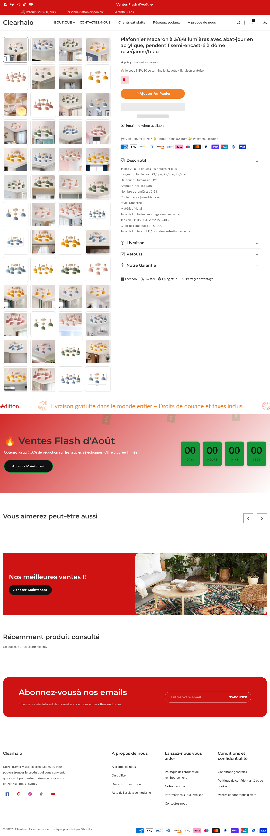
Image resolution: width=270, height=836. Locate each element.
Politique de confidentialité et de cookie (240, 783)
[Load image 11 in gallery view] (70, 104)
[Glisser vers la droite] (109, 396)
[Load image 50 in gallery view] (43, 379)
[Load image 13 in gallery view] (15, 132)
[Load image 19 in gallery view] (70, 159)
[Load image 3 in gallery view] (70, 50)
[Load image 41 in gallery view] (15, 324)
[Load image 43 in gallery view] (70, 324)
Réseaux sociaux (166, 22)
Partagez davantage (199, 279)
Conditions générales (232, 772)
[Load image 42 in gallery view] (43, 324)
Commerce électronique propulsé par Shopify (60, 829)
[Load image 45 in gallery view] (15, 351)
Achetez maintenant (28, 466)
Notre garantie (175, 786)
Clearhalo (21, 829)
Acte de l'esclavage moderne (131, 792)
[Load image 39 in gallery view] (70, 296)
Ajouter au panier (155, 93)
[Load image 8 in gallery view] (98, 77)
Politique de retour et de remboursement (182, 774)
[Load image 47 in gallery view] (70, 351)
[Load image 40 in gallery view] (98, 296)
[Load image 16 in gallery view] (98, 132)
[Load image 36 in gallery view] (98, 269)
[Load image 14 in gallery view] (43, 132)
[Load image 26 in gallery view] (43, 214)
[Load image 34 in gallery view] (43, 269)
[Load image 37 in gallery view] (15, 296)
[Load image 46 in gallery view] (43, 351)
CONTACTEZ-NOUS (95, 22)
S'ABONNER (238, 697)
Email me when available (145, 125)
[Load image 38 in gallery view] (43, 296)
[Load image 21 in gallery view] (15, 187)
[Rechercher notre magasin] (241, 23)
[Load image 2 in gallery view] (43, 50)
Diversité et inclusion (126, 784)
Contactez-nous (176, 803)
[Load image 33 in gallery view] (15, 269)
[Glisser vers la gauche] (4, 41)
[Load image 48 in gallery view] (98, 351)
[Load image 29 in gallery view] (15, 242)
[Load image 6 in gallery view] (43, 77)
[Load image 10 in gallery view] (43, 104)
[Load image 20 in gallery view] (98, 159)
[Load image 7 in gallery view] (70, 77)
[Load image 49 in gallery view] (15, 379)
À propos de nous (202, 22)
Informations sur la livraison (184, 794)
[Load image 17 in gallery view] (15, 159)
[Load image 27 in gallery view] (70, 214)
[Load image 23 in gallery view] (70, 187)
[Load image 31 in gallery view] (70, 242)
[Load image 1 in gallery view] (15, 50)
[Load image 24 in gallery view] (98, 187)
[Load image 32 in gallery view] (98, 242)
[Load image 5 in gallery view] (15, 77)
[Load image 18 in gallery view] (43, 159)
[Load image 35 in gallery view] (70, 269)
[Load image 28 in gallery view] (98, 214)
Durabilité (119, 775)
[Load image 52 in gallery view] (98, 379)
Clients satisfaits (131, 22)
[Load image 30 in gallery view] (43, 242)
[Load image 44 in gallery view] (98, 324)
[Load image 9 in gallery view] (15, 104)
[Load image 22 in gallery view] (43, 187)
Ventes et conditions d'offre (237, 794)
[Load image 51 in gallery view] (70, 379)
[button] (153, 107)
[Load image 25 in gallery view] (15, 214)
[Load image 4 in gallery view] (98, 50)
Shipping (126, 62)
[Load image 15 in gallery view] (70, 132)
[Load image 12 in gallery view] (98, 104)
